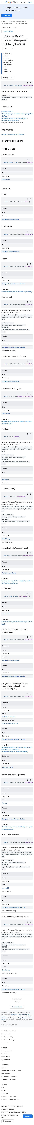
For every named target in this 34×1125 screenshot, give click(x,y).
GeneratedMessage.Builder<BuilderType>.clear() (16, 292)
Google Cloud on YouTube (8, 1096)
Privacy (13, 1106)
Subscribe (28, 1116)
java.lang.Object (6, 112)
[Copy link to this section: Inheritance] (14, 107)
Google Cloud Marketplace (8, 1040)
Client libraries (14, 11)
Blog (2, 1087)
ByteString (6, 539)
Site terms (20, 1106)
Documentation (11, 21)
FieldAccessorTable (9, 573)
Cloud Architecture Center (8, 1076)
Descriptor (6, 179)
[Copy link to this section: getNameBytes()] (17, 489)
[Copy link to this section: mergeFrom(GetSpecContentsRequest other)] (16, 632)
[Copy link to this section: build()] (8, 194)
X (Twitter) (4, 1093)
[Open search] (21, 2)
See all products (6, 1034)
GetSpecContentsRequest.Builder (13, 284)
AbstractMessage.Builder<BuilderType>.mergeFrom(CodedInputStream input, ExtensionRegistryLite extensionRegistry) (16, 749)
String (4, 479)
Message (5, 803)
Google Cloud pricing (7, 1037)
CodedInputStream (8, 717)
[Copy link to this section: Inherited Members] (24, 141)
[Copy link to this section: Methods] (13, 189)
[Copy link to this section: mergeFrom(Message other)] (27, 775)
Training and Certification (8, 1079)
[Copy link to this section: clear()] (8, 259)
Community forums (7, 1051)
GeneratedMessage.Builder (10, 120)
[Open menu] (3, 2)
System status (5, 1059)
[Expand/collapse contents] (11, 54)
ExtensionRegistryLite (10, 723)
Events (3, 1090)
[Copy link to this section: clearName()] (13, 297)
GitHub (3, 1068)
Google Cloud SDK (13, 8)
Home (3, 21)
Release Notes (5, 1057)
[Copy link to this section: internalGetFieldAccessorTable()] (30, 548)
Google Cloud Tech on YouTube (10, 1099)
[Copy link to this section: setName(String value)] (22, 835)
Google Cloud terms (8, 1109)
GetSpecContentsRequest (10, 219)
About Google (5, 1106)
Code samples (5, 1073)
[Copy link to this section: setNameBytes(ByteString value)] (30, 917)
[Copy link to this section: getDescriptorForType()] (23, 389)
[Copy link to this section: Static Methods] (19, 149)
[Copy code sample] (30, 83)
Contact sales (5, 1043)
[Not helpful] (15, 27)
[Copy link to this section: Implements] (15, 130)
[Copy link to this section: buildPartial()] (13, 227)
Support (3, 1054)
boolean (5, 614)
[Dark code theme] (27, 83)
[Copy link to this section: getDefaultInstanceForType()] (27, 356)
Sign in (30, 2)
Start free (7, 15)
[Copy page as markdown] (9, 48)
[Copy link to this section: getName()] (12, 429)
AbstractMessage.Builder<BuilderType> (14, 118)
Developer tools (21, 21)
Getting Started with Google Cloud (11, 1070)
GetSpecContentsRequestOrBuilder (12, 134)
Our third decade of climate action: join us (14, 1112)
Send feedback (8, 31)
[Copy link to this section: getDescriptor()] (16, 155)
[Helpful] (12, 27)
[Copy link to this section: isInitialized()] (13, 589)
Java (25, 8)
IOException (6, 767)
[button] (17, 141)
